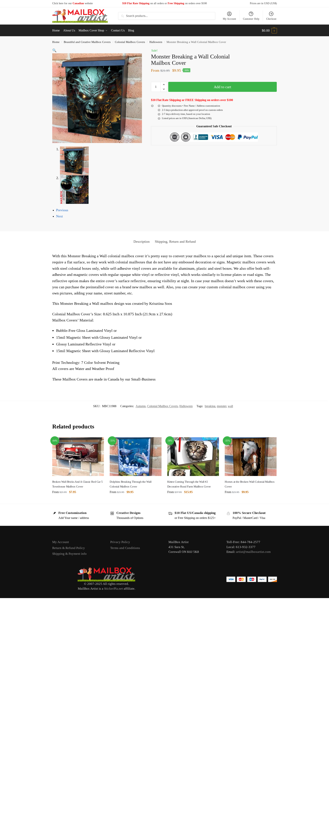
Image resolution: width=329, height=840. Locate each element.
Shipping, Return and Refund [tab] (175, 241)
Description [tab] (141, 241)
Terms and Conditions (125, 548)
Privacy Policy (120, 542)
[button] (269, 30)
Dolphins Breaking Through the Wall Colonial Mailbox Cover (130, 484)
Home (56, 42)
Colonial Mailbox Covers (130, 42)
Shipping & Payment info (69, 554)
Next (59, 216)
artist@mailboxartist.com (253, 552)
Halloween (155, 42)
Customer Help (251, 18)
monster (221, 406)
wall (230, 406)
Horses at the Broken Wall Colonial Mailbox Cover (249, 484)
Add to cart (222, 87)
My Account (229, 18)
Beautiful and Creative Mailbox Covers (87, 42)
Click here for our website (72, 3)
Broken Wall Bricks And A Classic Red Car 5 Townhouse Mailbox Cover (77, 484)
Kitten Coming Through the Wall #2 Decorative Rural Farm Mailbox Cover (189, 484)
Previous (62, 210)
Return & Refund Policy (68, 548)
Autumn (141, 406)
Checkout (271, 18)
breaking (210, 406)
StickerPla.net (113, 588)
